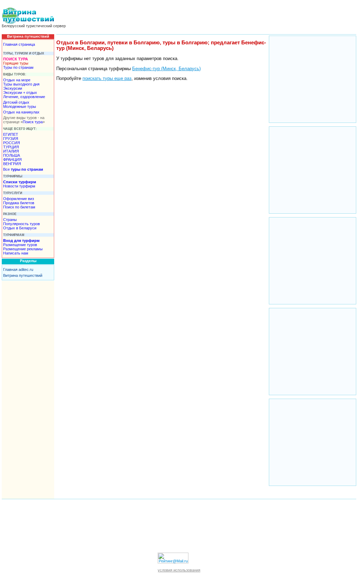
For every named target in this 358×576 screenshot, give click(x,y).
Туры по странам (18, 67)
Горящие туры (15, 63)
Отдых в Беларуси (19, 228)
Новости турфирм (19, 186)
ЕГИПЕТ (10, 134)
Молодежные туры (19, 106)
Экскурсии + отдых (20, 92)
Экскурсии (12, 88)
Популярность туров (21, 224)
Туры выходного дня (21, 84)
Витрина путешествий (22, 275)
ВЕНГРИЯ (12, 164)
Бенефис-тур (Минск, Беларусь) (166, 68)
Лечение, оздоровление (24, 97)
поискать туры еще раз (107, 78)
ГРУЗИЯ (10, 138)
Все (23, 169)
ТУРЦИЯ (11, 147)
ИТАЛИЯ (11, 151)
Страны (10, 219)
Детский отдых (16, 102)
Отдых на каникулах (21, 112)
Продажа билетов (18, 203)
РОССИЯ (11, 143)
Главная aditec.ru (18, 269)
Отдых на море (16, 80)
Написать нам (15, 253)
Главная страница (19, 44)
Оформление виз (18, 199)
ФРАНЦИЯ (12, 159)
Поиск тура (33, 122)
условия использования (179, 570)
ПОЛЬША (11, 155)
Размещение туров (20, 245)
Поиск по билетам (19, 207)
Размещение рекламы (23, 249)
